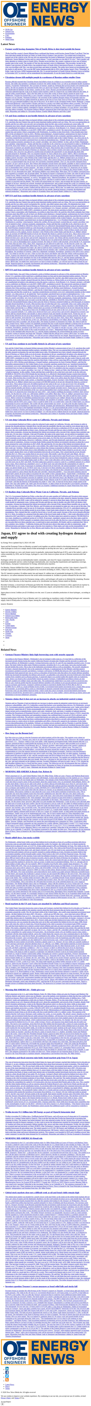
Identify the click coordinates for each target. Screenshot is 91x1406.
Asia (7, 622)
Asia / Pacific (10, 620)
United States (10, 626)
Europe (7, 624)
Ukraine (8, 633)
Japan (7, 637)
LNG (7, 35)
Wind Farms (9, 39)
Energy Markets (11, 610)
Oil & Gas (9, 29)
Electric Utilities (11, 612)
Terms (7, 1388)
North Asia (9, 631)
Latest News (9, 1384)
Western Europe (11, 628)
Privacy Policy (6, 1398)
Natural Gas (9, 31)
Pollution (8, 37)
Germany (8, 635)
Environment (9, 33)
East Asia (8, 630)
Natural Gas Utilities (12, 616)
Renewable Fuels (11, 618)
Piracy (7, 1386)
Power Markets (10, 614)
